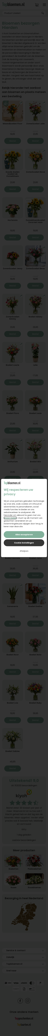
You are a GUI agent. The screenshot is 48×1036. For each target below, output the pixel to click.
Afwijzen (24, 551)
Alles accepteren (24, 534)
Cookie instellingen (24, 542)
